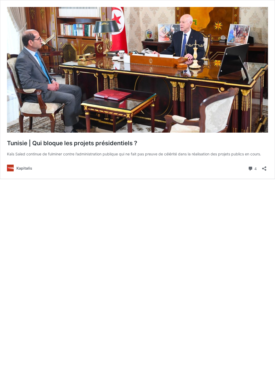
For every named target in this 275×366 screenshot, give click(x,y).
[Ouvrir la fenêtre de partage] (264, 167)
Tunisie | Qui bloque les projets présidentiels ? (73, 143)
